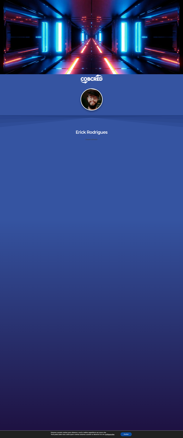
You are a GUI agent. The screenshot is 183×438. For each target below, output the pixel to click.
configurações (109, 434)
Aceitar (126, 434)
